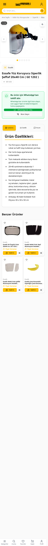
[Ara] (42, 11)
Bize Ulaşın (25, 114)
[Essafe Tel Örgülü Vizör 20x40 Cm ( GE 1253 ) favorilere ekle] (5, 223)
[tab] (9, 128)
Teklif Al (11, 253)
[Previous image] (4, 39)
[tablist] (23, 127)
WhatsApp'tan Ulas (25, 110)
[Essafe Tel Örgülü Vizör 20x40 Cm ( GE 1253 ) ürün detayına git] (12, 230)
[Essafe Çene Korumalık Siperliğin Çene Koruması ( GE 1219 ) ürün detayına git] (34, 267)
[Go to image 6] (29, 60)
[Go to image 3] (22, 60)
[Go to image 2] (19, 60)
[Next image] (42, 39)
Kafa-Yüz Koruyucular (21, 17)
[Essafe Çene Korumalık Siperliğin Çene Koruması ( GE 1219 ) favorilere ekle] (26, 260)
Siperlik (35, 17)
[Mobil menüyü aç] (4, 4)
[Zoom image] (42, 24)
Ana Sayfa (6, 17)
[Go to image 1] (17, 60)
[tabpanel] (23, 169)
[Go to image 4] (24, 60)
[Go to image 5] (26, 60)
